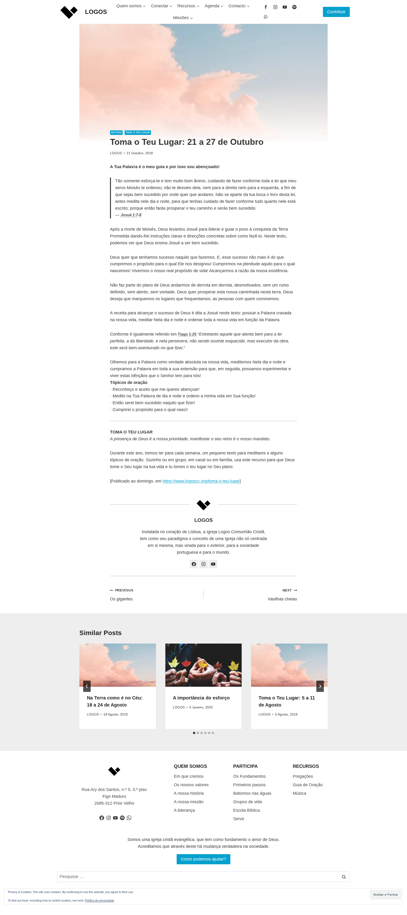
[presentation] (117, 665)
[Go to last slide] (87, 686)
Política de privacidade (99, 900)
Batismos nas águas (252, 793)
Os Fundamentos (249, 776)
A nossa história (189, 793)
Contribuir (336, 11)
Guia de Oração (308, 784)
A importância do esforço (201, 697)
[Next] (320, 686)
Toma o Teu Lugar (138, 132)
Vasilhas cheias (282, 594)
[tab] (194, 733)
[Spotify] (294, 7)
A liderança (184, 810)
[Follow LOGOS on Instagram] (203, 564)
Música (299, 793)
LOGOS (116, 153)
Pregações (303, 776)
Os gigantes (121, 594)
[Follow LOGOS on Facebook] (194, 564)
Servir (238, 818)
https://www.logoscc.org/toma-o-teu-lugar (201, 481)
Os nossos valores (191, 784)
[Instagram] (275, 7)
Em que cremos (189, 776)
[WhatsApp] (265, 16)
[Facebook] (265, 7)
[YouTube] (285, 7)
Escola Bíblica (246, 810)
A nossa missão (189, 801)
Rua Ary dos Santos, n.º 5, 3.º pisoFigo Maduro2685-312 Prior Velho (114, 796)
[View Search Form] (311, 12)
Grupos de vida (247, 801)
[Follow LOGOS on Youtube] (213, 564)
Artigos (116, 132)
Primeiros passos (249, 784)
